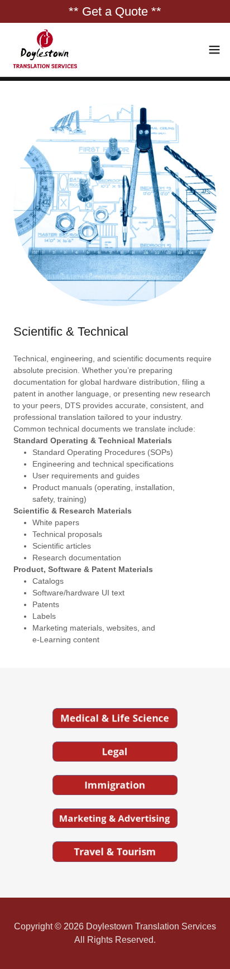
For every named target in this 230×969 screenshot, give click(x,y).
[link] (44, 49)
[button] (214, 49)
